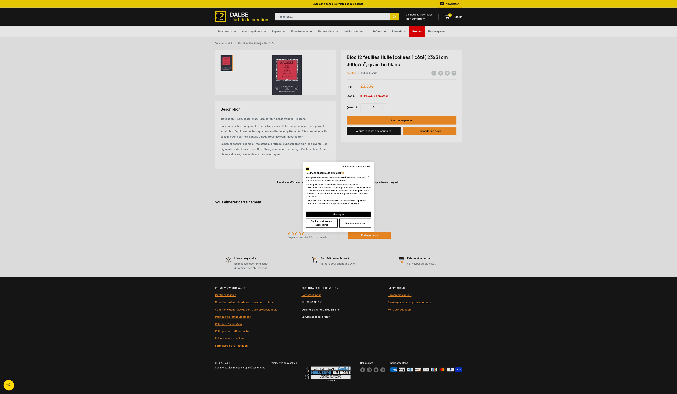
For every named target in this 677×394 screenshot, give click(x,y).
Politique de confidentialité (356, 166)
